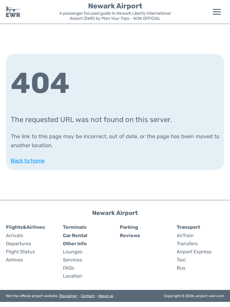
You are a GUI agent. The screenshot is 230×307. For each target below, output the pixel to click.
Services (72, 260)
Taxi (181, 260)
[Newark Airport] (13, 11)
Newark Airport (115, 6)
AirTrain (185, 235)
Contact (88, 296)
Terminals (75, 227)
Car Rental (75, 235)
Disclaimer (68, 296)
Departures (18, 243)
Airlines (14, 260)
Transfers (187, 243)
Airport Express (194, 252)
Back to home (28, 160)
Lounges (72, 252)
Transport (188, 227)
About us (105, 296)
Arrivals (14, 235)
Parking (129, 227)
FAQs (68, 268)
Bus (181, 268)
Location (72, 276)
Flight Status (20, 252)
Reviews (130, 235)
